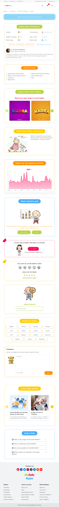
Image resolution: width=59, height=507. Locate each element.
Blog (32, 77)
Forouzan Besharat (19, 49)
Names (5, 1)
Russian (17, 339)
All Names (6, 487)
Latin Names (7, 494)
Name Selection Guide (40, 1)
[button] (6, 110)
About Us (42, 487)
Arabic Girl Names (23, 11)
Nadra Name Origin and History (40, 73)
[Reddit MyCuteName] (37, 469)
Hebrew (23, 335)
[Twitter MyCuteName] (24, 469)
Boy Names (12, 1)
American (48, 335)
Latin (11, 330)
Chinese (35, 335)
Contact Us (43, 490)
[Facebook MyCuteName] (21, 469)
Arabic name (29, 44)
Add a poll (23, 232)
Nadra (32, 11)
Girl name (11, 44)
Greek (48, 330)
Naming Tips (52, 1)
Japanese (41, 339)
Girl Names (20, 1)
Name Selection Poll (27, 492)
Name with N (20, 44)
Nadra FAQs (11, 79)
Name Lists (25, 487)
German (47, 326)
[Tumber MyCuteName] (31, 469)
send (48, 373)
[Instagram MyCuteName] (18, 469)
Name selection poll (37, 75)
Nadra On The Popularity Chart (16, 75)
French (24, 326)
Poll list (37, 232)
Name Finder (25, 497)
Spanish (36, 326)
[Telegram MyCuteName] (34, 469)
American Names (8, 499)
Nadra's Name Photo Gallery (15, 73)
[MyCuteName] (8, 6)
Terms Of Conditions (45, 494)
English (11, 326)
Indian (23, 330)
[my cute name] (29, 476)
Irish (11, 335)
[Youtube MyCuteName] (41, 469)
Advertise (42, 492)
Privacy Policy (44, 497)
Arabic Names (8, 497)
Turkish (30, 339)
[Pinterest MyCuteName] (27, 469)
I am (33, 249)
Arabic (36, 330)
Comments (10, 77)
